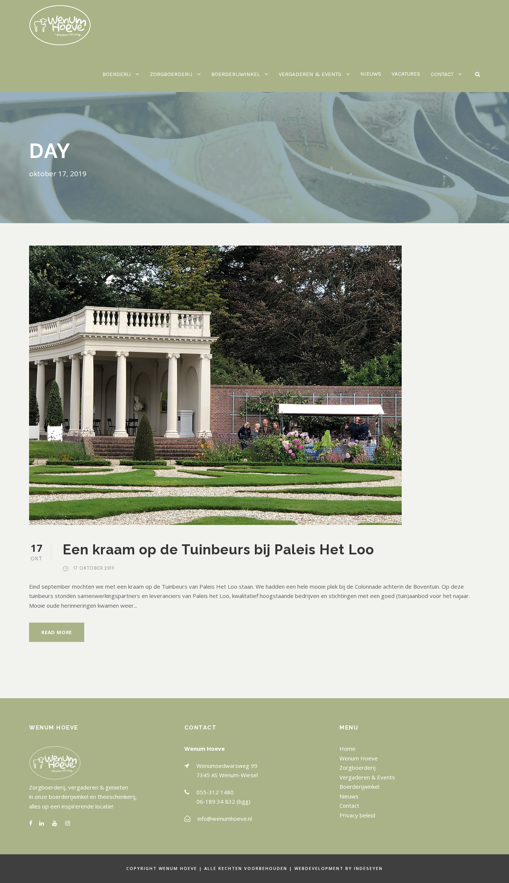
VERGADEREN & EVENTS (310, 74)
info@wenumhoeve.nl (224, 818)
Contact (349, 805)
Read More (56, 632)
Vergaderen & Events (367, 777)
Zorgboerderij (357, 767)
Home (347, 748)
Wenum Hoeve (358, 758)
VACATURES (406, 73)
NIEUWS (370, 73)
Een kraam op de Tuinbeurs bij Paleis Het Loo (218, 549)
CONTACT (442, 74)
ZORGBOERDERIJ (171, 74)
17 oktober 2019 (94, 568)
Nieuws (348, 796)
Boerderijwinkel (359, 786)
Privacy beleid (357, 815)
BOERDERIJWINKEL (235, 74)
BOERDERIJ (116, 74)
